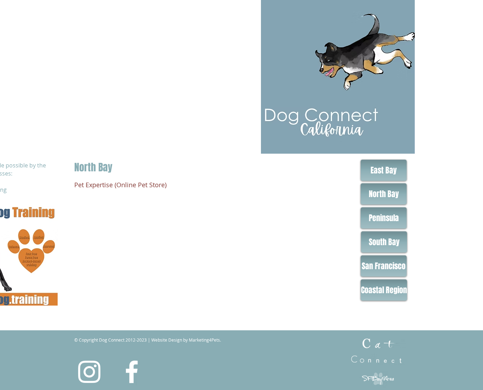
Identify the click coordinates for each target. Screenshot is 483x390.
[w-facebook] (132, 372)
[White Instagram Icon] (89, 372)
